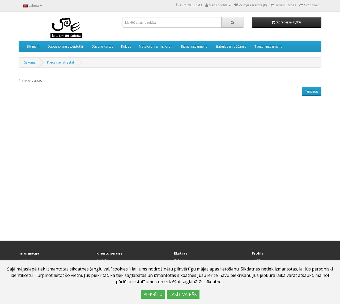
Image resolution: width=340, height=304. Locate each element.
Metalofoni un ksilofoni (156, 46)
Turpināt (311, 91)
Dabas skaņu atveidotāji (66, 46)
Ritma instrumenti (194, 46)
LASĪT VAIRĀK (183, 294)
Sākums (30, 62)
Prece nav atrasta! (60, 62)
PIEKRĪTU (153, 294)
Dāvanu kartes (102, 46)
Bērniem (33, 46)
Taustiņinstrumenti (268, 46)
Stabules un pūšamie (230, 46)
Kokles (126, 46)
